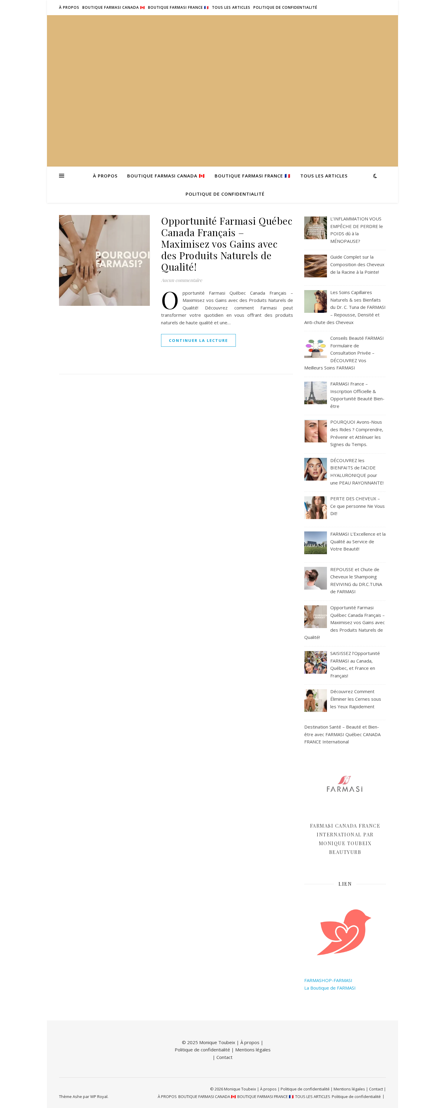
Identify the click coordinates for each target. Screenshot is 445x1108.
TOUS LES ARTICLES (231, 7)
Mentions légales (253, 1050)
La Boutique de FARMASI (330, 988)
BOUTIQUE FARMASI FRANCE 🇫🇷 (178, 7)
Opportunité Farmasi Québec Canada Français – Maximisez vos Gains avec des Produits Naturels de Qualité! (226, 243)
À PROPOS (69, 7)
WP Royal (98, 1096)
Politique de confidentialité (285, 7)
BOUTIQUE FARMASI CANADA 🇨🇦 (113, 7)
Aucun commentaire (181, 280)
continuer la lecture (198, 340)
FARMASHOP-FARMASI (328, 980)
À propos (249, 1042)
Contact (224, 1057)
